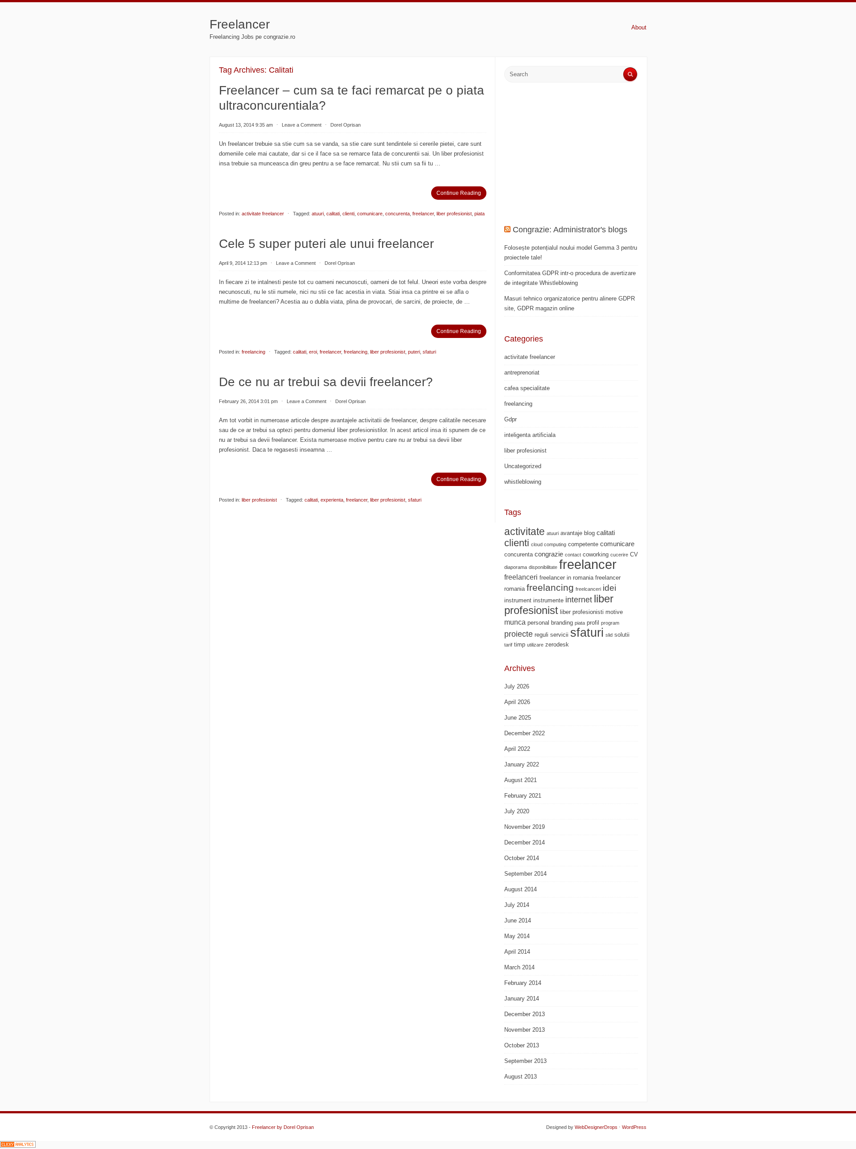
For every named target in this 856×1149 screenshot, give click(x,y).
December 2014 (524, 842)
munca (515, 622)
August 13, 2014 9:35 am (246, 125)
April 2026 (517, 702)
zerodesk (557, 644)
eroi (313, 351)
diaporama (515, 567)
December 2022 (524, 733)
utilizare (535, 644)
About (638, 27)
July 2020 (516, 811)
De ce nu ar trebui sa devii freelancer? (326, 382)
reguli (541, 634)
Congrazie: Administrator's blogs (570, 229)
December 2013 (524, 1014)
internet (578, 599)
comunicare (370, 213)
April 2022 (517, 748)
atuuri (318, 213)
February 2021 (522, 795)
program (610, 623)
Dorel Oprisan (345, 125)
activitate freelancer (263, 213)
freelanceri (521, 577)
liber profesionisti (582, 612)
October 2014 (521, 858)
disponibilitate (543, 567)
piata (479, 213)
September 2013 (525, 1061)
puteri (414, 351)
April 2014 (517, 951)
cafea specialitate (527, 388)
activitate (524, 531)
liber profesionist (454, 213)
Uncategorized (522, 466)
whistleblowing (522, 481)
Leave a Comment (301, 125)
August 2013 (520, 1076)
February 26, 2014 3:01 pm (248, 401)
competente (583, 544)
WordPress (634, 1127)
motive (614, 612)
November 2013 (524, 1029)
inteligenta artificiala (530, 435)
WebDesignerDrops (596, 1127)
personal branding (550, 622)
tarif (508, 644)
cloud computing (548, 544)
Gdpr (510, 419)
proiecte (518, 634)
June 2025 (517, 717)
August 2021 (520, 780)
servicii (559, 634)
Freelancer (240, 24)
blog (589, 533)
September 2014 (525, 873)
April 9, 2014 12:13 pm (243, 263)
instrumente (548, 600)
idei (609, 588)
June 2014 (517, 920)
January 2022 (521, 764)
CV (634, 554)
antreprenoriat (521, 372)
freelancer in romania (566, 577)
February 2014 (522, 983)
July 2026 (516, 686)
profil (593, 622)
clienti (348, 213)
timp (519, 644)
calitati (333, 213)
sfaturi (429, 351)
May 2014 (517, 936)
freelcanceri (588, 589)
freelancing (253, 351)
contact (573, 554)
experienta (332, 499)
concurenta (397, 213)
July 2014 (516, 905)
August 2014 (520, 889)
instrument (517, 600)
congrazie (549, 554)
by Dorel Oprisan (295, 1127)
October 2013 (521, 1045)
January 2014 (521, 998)
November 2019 (524, 827)
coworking (596, 554)
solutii (622, 634)
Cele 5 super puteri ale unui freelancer (326, 244)
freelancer (423, 213)
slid (609, 635)
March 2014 (519, 967)
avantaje (571, 533)
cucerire (619, 554)
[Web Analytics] (18, 1145)
